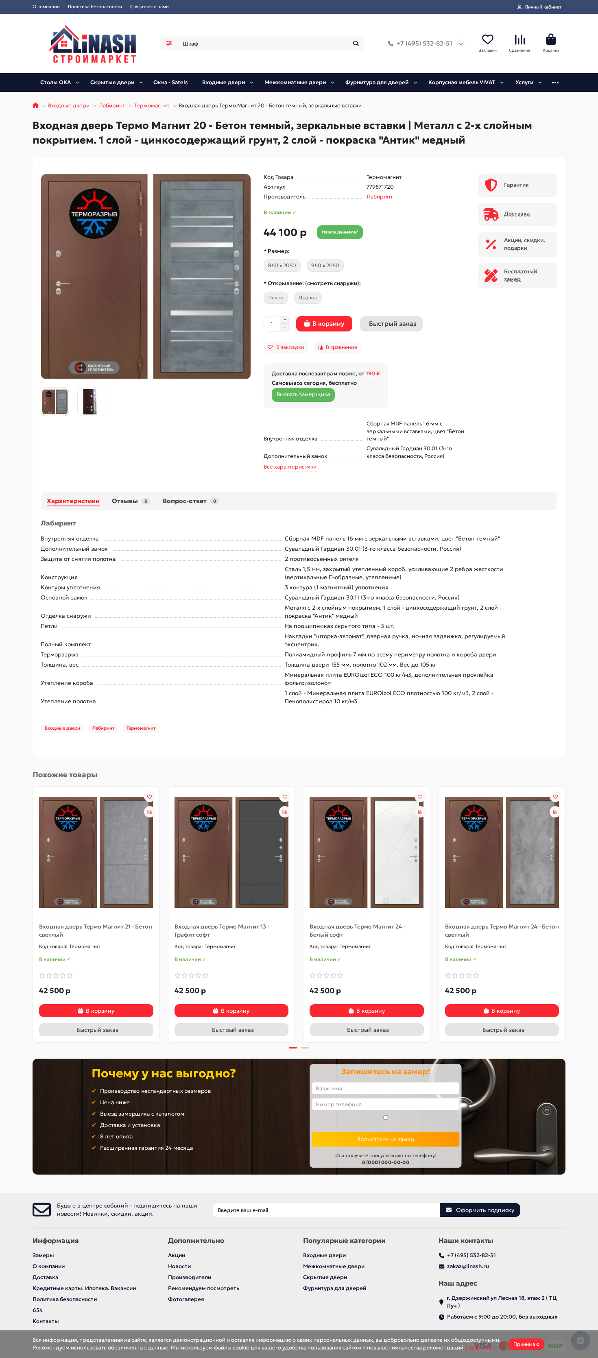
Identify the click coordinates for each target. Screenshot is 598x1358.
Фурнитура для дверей (376, 82)
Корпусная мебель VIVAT (461, 82)
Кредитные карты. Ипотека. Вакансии (84, 1288)
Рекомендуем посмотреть (203, 1288)
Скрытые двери (112, 82)
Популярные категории (344, 1240)
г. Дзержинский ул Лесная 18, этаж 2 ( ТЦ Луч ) (502, 1302)
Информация (56, 1240)
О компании (46, 6)
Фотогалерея (186, 1299)
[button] (33, 913)
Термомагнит (151, 105)
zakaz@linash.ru (468, 1266)
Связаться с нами (149, 6)
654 (38, 1310)
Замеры (43, 1255)
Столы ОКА (55, 82)
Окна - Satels (170, 82)
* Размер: (277, 251)
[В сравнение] (149, 811)
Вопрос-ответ (189, 501)
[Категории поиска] (169, 43)
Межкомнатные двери (295, 82)
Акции (176, 1255)
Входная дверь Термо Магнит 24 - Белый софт (357, 930)
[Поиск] (356, 43)
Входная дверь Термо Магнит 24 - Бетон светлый (502, 930)
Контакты (46, 1321)
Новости (179, 1266)
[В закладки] (149, 796)
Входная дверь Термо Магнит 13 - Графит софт (222, 930)
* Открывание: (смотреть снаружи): (312, 283)
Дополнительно (196, 1240)
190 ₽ (373, 373)
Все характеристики (290, 466)
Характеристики (73, 501)
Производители (189, 1277)
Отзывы (129, 501)
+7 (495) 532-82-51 (424, 43)
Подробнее (481, 1347)
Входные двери (223, 82)
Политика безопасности (95, 6)
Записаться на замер (385, 1139)
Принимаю (526, 1344)
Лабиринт (112, 105)
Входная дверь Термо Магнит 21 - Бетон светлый (95, 930)
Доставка (45, 1277)
